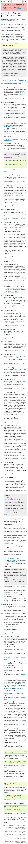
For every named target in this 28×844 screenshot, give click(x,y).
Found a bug (22, 841)
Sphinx (21, 842)
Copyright (6, 825)
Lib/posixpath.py (13, 19)
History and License (13, 834)
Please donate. (23, 838)
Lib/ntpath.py (4, 20)
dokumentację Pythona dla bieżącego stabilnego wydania (14, 9)
